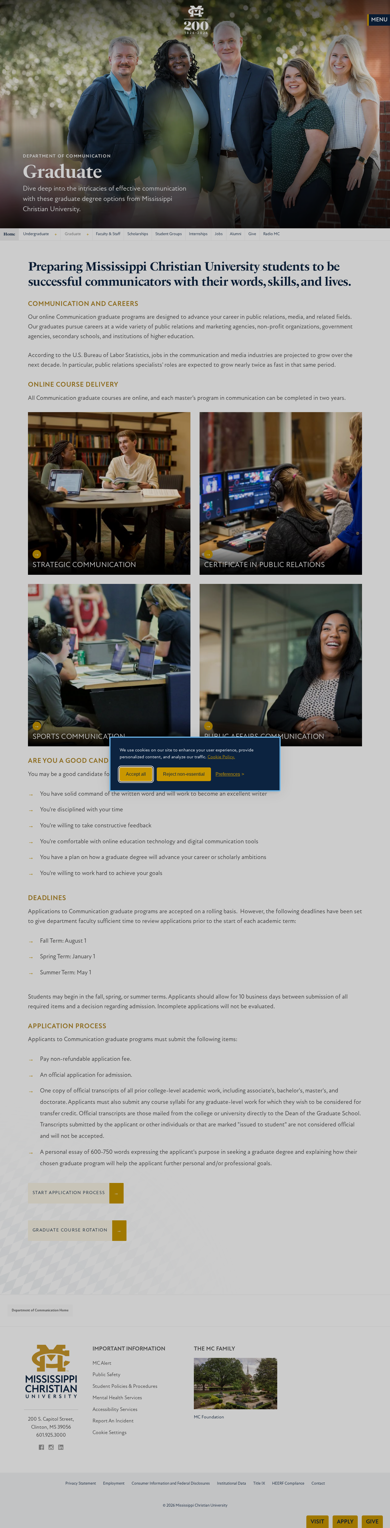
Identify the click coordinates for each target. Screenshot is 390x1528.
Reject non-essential (184, 774)
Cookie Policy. (221, 757)
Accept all (136, 774)
